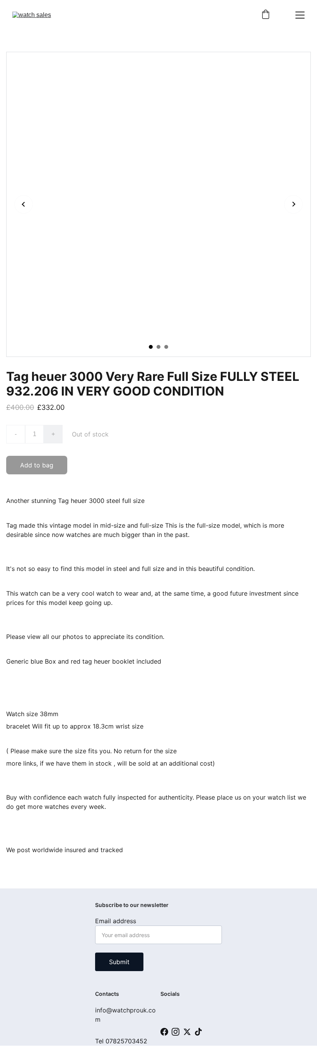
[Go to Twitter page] (187, 1031)
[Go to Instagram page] (175, 1031)
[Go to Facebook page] (164, 1031)
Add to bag (36, 465)
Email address (115, 921)
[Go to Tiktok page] (198, 1031)
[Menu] (300, 15)
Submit (119, 962)
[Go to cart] (266, 15)
